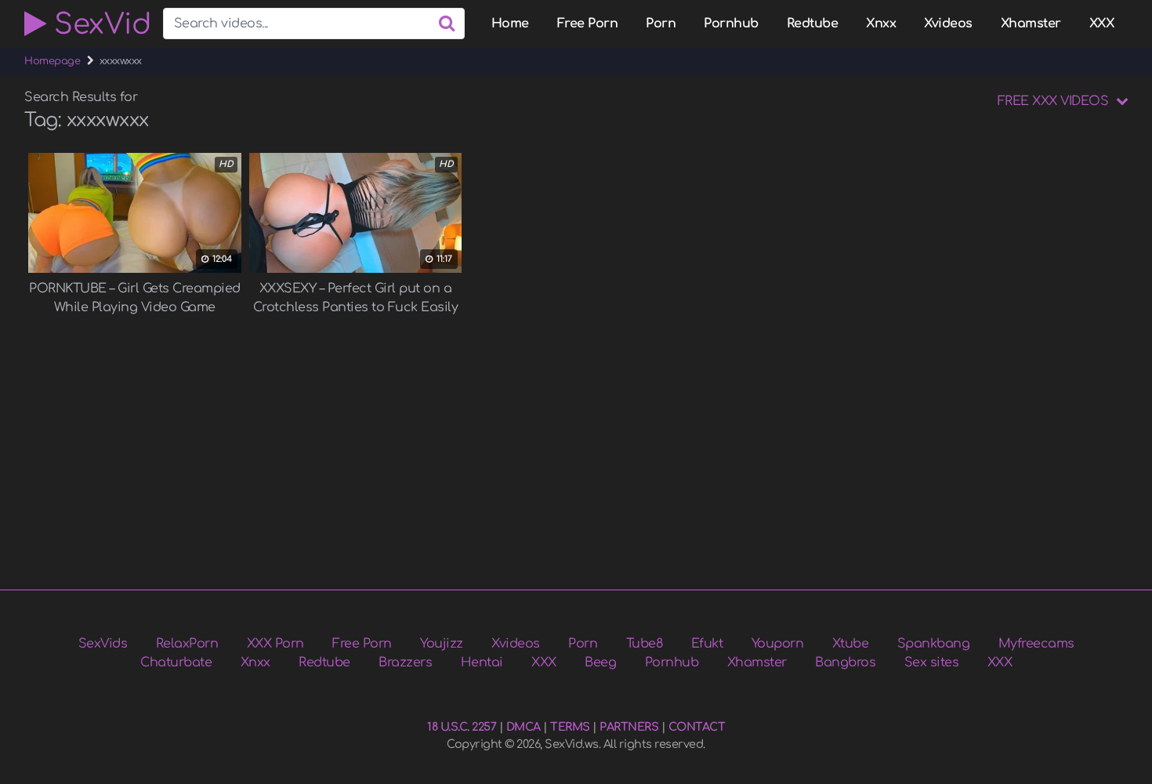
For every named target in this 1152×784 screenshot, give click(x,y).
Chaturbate (176, 662)
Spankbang (933, 644)
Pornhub (731, 23)
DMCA (523, 726)
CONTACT (697, 726)
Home (510, 23)
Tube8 (644, 644)
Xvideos (948, 23)
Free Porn (587, 23)
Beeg (600, 662)
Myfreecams (1036, 644)
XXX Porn (275, 644)
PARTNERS (629, 726)
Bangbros (845, 662)
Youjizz (441, 644)
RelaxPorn (187, 644)
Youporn (778, 644)
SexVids (103, 644)
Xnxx (881, 23)
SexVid (98, 23)
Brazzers (405, 662)
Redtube (813, 23)
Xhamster (1031, 23)
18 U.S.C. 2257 (461, 726)
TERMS (570, 726)
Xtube (850, 644)
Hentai (482, 662)
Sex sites (931, 662)
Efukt (707, 644)
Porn (661, 23)
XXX (1101, 23)
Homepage (52, 61)
